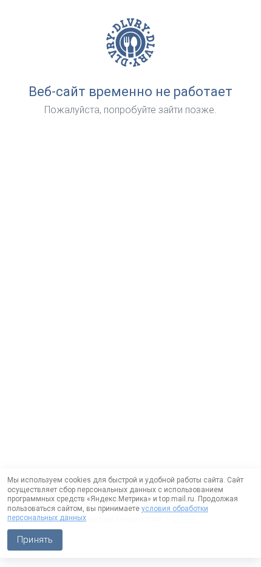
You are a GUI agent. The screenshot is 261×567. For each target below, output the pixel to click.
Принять (35, 539)
